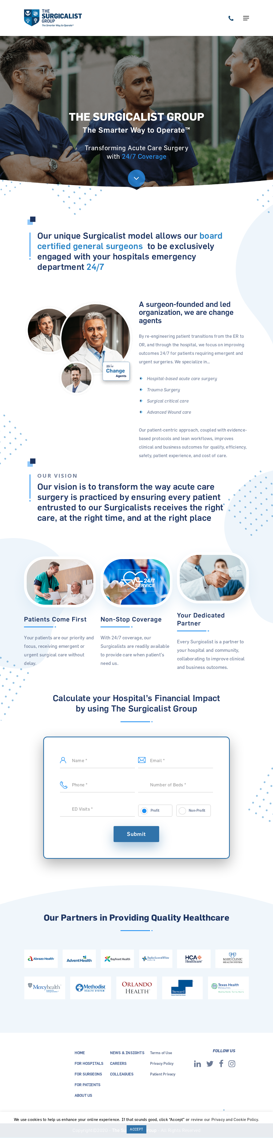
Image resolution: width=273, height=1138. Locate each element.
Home (80, 1052)
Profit (155, 810)
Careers (118, 1063)
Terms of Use (161, 1052)
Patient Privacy (163, 1074)
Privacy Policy (162, 1063)
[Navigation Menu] (246, 18)
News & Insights (127, 1052)
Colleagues (122, 1074)
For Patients (88, 1084)
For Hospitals (89, 1063)
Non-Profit (197, 810)
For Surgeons (88, 1074)
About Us (84, 1095)
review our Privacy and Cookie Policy (224, 1119)
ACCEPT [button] (136, 1129)
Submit (136, 834)
